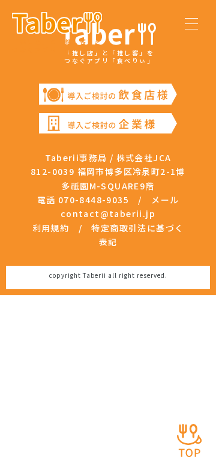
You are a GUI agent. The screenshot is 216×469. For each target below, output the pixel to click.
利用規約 (51, 228)
